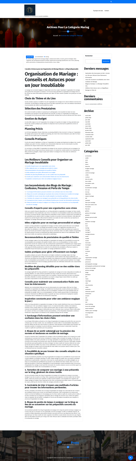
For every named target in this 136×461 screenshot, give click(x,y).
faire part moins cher (91, 204)
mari (86, 226)
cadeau (87, 170)
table (86, 300)
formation (88, 206)
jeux (86, 223)
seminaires (88, 293)
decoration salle (89, 183)
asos (86, 160)
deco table (88, 181)
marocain (88, 242)
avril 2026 (87, 124)
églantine (88, 194)
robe (86, 283)
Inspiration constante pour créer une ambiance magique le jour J (44, 179)
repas (86, 279)
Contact (107, 10)
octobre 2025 (88, 136)
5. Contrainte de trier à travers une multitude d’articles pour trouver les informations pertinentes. (53, 200)
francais (87, 209)
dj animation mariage (91, 187)
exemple (87, 200)
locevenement (40, 56)
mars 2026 (88, 126)
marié (86, 236)
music (86, 249)
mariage (87, 230)
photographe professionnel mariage (95, 266)
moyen (87, 247)
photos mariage (89, 270)
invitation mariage (90, 221)
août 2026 (88, 115)
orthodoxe (88, 259)
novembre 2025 (89, 134)
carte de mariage (90, 173)
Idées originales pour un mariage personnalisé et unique (41, 168)
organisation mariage (91, 257)
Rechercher (89, 56)
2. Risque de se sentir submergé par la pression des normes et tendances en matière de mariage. (52, 194)
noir (86, 253)
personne (88, 262)
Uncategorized (89, 312)
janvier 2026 (88, 130)
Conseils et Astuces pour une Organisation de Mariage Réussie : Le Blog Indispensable (51, 69)
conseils (62, 58)
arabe (86, 158)
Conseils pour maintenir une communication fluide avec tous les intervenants (47, 176)
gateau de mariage (90, 213)
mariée (87, 238)
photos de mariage (90, 268)
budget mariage (89, 168)
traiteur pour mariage (91, 310)
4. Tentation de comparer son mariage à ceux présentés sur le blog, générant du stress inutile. (52, 198)
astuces (29, 58)
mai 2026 (87, 122)
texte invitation (89, 308)
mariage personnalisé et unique (41, 60)
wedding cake (89, 317)
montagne (88, 245)
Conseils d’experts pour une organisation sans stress (40, 166)
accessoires (88, 156)
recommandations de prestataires (44, 62)
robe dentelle (89, 285)
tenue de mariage (90, 306)
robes (86, 287)
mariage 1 (88, 232)
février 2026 (88, 128)
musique (87, 251)
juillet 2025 (88, 143)
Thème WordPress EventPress (81, 457)
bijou (86, 162)
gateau (87, 211)
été (86, 198)
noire (86, 255)
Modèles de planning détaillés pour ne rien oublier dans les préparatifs (45, 174)
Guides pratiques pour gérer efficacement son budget (40, 172)
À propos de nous (98, 10)
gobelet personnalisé (91, 217)
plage (86, 272)
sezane (87, 295)
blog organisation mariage (38, 58)
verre (86, 315)
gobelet (87, 215)
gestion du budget (68, 58)
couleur (87, 177)
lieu (32, 60)
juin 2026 (87, 119)
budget (47, 58)
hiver (86, 219)
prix (86, 276)
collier (87, 175)
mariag (47, 56)
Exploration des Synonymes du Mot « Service (97, 73)
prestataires (33, 62)
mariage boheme (90, 234)
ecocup (87, 192)
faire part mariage (90, 202)
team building (89, 304)
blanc (86, 164)
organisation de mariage (56, 60)
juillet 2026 (88, 117)
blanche (87, 166)
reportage (88, 281)
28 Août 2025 (30, 56)
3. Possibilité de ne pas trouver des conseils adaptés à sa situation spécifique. (47, 196)
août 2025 (88, 141)
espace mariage (89, 196)
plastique (88, 274)
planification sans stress (68, 60)
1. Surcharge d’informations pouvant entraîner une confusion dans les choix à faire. (49, 192)
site (86, 298)
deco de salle (89, 179)
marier (87, 240)
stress (54, 62)
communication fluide (54, 58)
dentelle (87, 185)
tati (86, 302)
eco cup (87, 190)
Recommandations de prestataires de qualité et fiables (41, 170)
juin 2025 (87, 145)
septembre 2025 (89, 139)
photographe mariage (91, 264)
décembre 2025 (89, 132)
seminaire (88, 289)
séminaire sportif (89, 291)
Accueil (55, 36)
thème (58, 62)
